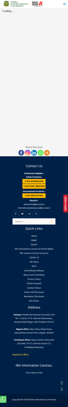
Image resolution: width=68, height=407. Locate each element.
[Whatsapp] (40, 153)
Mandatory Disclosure (34, 296)
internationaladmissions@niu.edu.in (34, 208)
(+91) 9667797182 (34, 195)
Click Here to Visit (34, 372)
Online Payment (34, 283)
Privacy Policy (34, 279)
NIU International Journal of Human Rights (34, 249)
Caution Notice (34, 288)
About (34, 236)
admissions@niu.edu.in (34, 204)
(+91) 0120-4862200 (34, 186)
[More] (47, 153)
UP (62, 383)
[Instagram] (28, 153)
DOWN (62, 389)
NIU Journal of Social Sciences (34, 253)
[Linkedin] (34, 153)
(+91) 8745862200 (34, 181)
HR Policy (34, 262)
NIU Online (34, 301)
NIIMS (34, 240)
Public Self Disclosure (34, 292)
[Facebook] (21, 153)
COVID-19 (34, 257)
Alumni (34, 244)
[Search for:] (34, 221)
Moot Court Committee (34, 275)
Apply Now (65, 203)
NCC (34, 266)
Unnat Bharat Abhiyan (34, 270)
